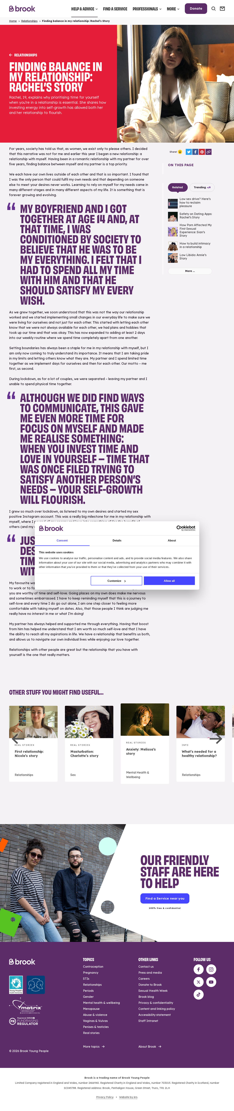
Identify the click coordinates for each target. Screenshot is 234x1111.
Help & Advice (82, 8)
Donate (196, 8)
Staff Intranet (148, 1021)
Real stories (91, 1033)
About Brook (147, 1046)
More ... (190, 271)
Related (177, 187)
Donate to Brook (150, 984)
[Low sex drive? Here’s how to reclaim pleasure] (190, 203)
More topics (91, 1046)
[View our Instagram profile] (211, 969)
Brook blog (146, 997)
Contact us (146, 966)
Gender (88, 997)
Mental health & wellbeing (101, 1003)
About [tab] (172, 540)
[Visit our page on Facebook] (199, 969)
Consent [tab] (62, 540)
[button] (18, 739)
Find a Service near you (164, 898)
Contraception (93, 966)
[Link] (208, 152)
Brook (22, 9)
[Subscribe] (222, 9)
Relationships (29, 21)
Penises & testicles (96, 1027)
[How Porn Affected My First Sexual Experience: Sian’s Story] (190, 231)
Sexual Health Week (153, 990)
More (171, 8)
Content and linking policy (156, 1009)
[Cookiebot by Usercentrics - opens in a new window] (179, 528)
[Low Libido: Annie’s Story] (190, 258)
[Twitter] (189, 152)
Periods (88, 990)
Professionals (145, 8)
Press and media (150, 972)
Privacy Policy (104, 1097)
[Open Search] (213, 8)
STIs (86, 978)
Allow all (169, 580)
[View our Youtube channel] (211, 982)
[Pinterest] (202, 152)
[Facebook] (195, 152)
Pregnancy (90, 972)
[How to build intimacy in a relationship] (190, 246)
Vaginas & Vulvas (95, 1021)
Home (13, 21)
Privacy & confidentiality (155, 1003)
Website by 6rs (128, 1097)
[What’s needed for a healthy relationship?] (200, 744)
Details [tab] (117, 540)
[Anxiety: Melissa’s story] (145, 743)
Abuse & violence (95, 1015)
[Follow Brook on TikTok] (199, 995)
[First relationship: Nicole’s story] (33, 744)
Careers (144, 978)
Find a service (115, 8)
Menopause (91, 1009)
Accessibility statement (154, 1015)
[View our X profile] (199, 982)
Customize (114, 580)
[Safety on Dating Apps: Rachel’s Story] (190, 217)
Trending (200, 187)
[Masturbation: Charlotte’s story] (89, 744)
